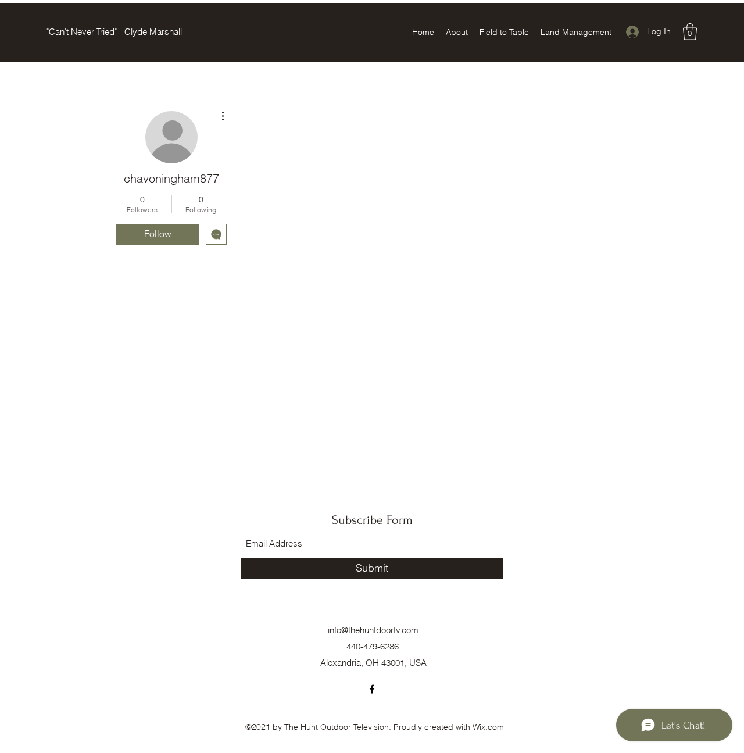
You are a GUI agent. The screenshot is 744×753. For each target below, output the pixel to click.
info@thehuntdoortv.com (373, 630)
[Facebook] (372, 689)
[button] (690, 31)
